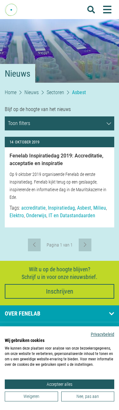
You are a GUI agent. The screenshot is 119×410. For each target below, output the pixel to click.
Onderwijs (36, 215)
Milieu (99, 208)
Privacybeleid (102, 334)
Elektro (17, 215)
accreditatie (33, 208)
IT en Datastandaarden (72, 215)
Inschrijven (59, 291)
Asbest (84, 208)
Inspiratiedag (61, 208)
